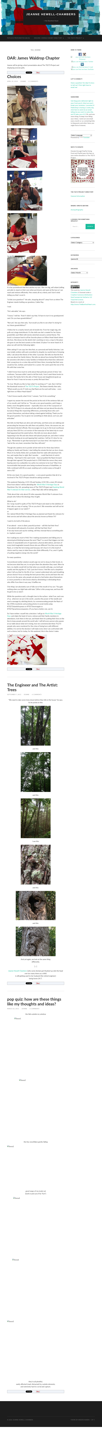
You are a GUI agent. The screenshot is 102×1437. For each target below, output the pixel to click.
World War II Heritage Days (47, 484)
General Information (78, 196)
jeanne (23, 81)
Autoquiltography (77, 210)
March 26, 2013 (13, 1008)
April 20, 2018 (12, 81)
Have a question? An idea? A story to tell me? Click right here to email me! (82, 85)
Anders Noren (83, 1419)
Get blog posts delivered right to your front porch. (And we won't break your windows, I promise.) (82, 103)
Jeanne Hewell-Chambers (51, 14)
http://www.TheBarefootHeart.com (83, 304)
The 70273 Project (75, 38)
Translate (86, 137)
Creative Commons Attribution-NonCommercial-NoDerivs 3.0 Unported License (82, 297)
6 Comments (37, 694)
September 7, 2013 (14, 694)
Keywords (75, 255)
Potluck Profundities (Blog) (18, 38)
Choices (14, 77)
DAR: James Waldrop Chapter (33, 58)
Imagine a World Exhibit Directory (48, 38)
